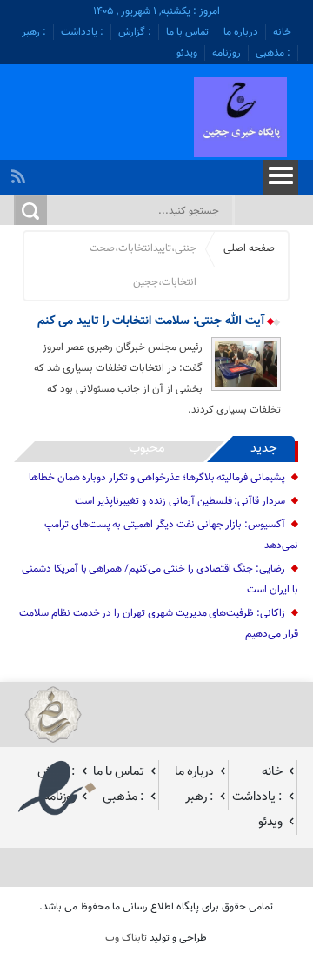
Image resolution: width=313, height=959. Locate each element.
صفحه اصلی (249, 248)
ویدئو (186, 53)
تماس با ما (187, 32)
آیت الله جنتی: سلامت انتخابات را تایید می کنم (152, 321)
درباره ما (240, 32)
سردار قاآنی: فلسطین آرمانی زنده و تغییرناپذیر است (180, 501)
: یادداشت (82, 32)
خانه (282, 32)
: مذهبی (273, 53)
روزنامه (226, 53)
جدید (263, 449)
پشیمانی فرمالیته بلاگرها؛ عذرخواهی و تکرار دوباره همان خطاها (157, 478)
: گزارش (134, 32)
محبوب (147, 449)
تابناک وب (126, 938)
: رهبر (34, 32)
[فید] (20, 172)
